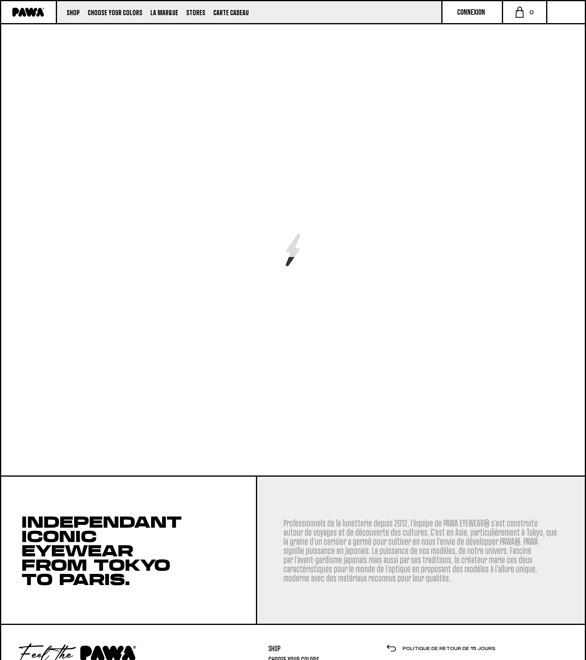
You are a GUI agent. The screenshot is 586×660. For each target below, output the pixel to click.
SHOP (274, 648)
